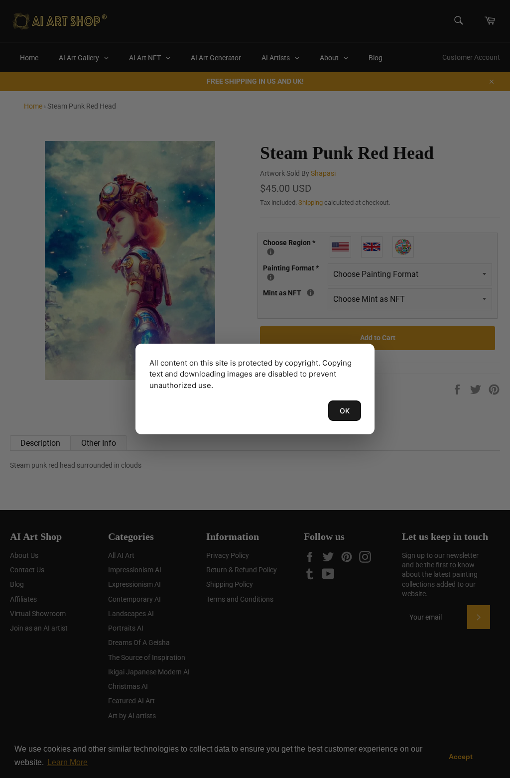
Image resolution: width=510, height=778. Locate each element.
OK (345, 410)
